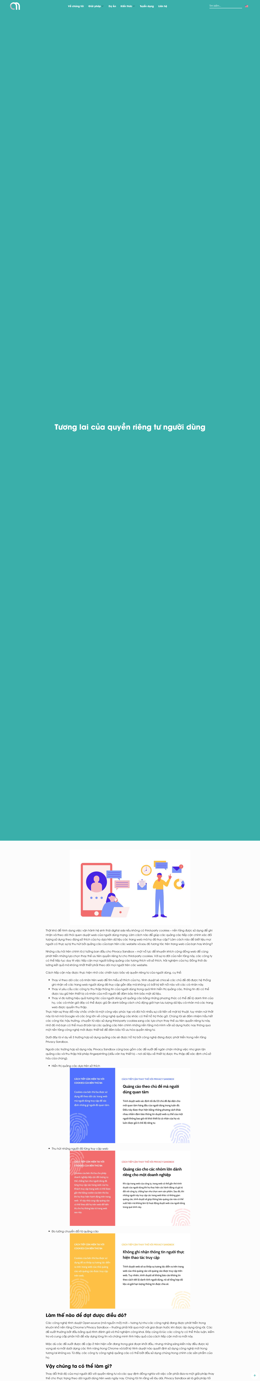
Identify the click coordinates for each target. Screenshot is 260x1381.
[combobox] (225, 6)
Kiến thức (126, 6)
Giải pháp (94, 6)
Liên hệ (162, 6)
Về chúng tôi (76, 6)
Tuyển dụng (147, 6)
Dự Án (112, 6)
